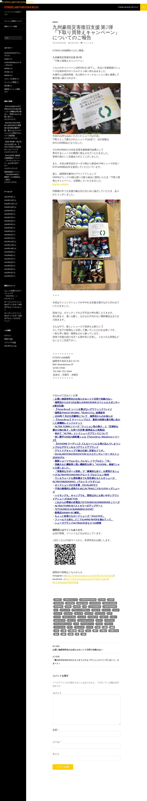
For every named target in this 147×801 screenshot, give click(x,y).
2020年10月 (9, 207)
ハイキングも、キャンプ (67, 495)
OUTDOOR (95, 603)
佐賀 (105, 627)
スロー (113, 617)
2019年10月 (9, 248)
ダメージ (71, 620)
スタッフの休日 (10, 79)
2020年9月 (8, 210)
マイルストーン (87, 624)
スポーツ (104, 617)
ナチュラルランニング (63, 624)
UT (56, 610)
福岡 (63, 634)
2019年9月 (8, 252)
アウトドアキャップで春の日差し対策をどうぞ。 (80, 450)
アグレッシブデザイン (81, 610)
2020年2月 (8, 235)
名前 (56, 729)
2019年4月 (8, 269)
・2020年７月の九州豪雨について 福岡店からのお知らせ (83, 416)
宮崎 (81, 631)
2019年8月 (8, 255)
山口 (88, 631)
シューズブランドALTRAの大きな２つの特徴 (78, 522)
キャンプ (89, 613)
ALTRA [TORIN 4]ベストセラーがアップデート (79, 505)
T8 (85, 606)
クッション (100, 613)
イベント (106, 610)
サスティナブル (69, 617)
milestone (82, 603)
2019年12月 (9, 241)
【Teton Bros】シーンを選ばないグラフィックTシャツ (83, 409)
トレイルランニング (86, 620)
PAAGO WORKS (110, 603)
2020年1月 (8, 238)
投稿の (8, 339)
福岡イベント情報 (10, 26)
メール (57, 741)
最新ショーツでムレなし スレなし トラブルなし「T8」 (83, 460)
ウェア (116, 610)
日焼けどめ (114, 631)
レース (90, 627)
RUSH (68, 606)
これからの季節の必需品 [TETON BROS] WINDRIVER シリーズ (87, 502)
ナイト (99, 620)
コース (57, 617)
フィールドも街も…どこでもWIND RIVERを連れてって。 (84, 519)
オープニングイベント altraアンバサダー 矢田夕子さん (13, 304)
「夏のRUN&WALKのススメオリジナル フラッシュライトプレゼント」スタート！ (86, 660)
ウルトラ (68, 613)
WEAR (6, 75)
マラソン (109, 624)
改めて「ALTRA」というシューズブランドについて (81, 433)
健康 (112, 627)
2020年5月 (8, 224)
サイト (56, 753)
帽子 (95, 631)
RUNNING (58, 606)
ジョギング (93, 617)
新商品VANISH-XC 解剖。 (68, 512)
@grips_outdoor (60, 184)
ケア (109, 613)
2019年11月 (9, 245)
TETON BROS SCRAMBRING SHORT (74, 509)
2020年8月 (8, 214)
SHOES (77, 606)
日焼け (103, 631)
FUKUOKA (59, 603)
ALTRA (102, 600)
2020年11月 (9, 204)
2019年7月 (8, 259)
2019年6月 (8, 262)
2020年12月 (9, 200)
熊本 (56, 634)
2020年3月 (8, 231)
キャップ (79, 613)
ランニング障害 (10, 82)
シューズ (82, 617)
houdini (70, 603)
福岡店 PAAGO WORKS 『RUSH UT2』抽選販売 (80, 412)
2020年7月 (8, 217)
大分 (56, 631)
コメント (57, 692)
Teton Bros (95, 606)
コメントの (10, 342)
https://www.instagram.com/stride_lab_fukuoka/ (90, 575)
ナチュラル (110, 620)
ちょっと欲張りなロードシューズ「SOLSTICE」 (80, 516)
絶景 (70, 634)
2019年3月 (8, 272)
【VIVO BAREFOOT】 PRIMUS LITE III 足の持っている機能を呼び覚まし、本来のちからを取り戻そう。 (13, 111)
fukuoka (74, 43)
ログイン (7, 335)
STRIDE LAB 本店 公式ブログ (128, 7)
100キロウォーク (71, 600)
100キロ (58, 600)
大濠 (63, 631)
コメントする (88, 43)
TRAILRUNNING (110, 606)
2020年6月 (8, 221)
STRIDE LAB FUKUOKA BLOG (21, 7)
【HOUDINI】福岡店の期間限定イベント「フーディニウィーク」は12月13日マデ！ (12, 160)
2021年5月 (8, 197)
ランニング (80, 627)
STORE (6, 72)
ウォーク (58, 613)
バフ (76, 624)
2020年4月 (8, 228)
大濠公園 (72, 631)
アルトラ (96, 610)
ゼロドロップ (59, 620)
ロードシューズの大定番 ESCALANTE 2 (76, 485)
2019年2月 (8, 276)
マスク (99, 624)
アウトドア (65, 610)
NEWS (55, 22)
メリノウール (59, 627)
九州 (97, 627)
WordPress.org (10, 346)
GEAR (6, 59)
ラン (70, 627)
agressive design (88, 600)
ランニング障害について (13, 21)
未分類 (6, 86)
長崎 (83, 634)
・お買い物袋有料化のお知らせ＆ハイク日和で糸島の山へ (82, 398)
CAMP (111, 600)
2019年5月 (8, 266)
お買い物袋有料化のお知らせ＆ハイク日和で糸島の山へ (78, 648)
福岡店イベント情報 (12, 89)
